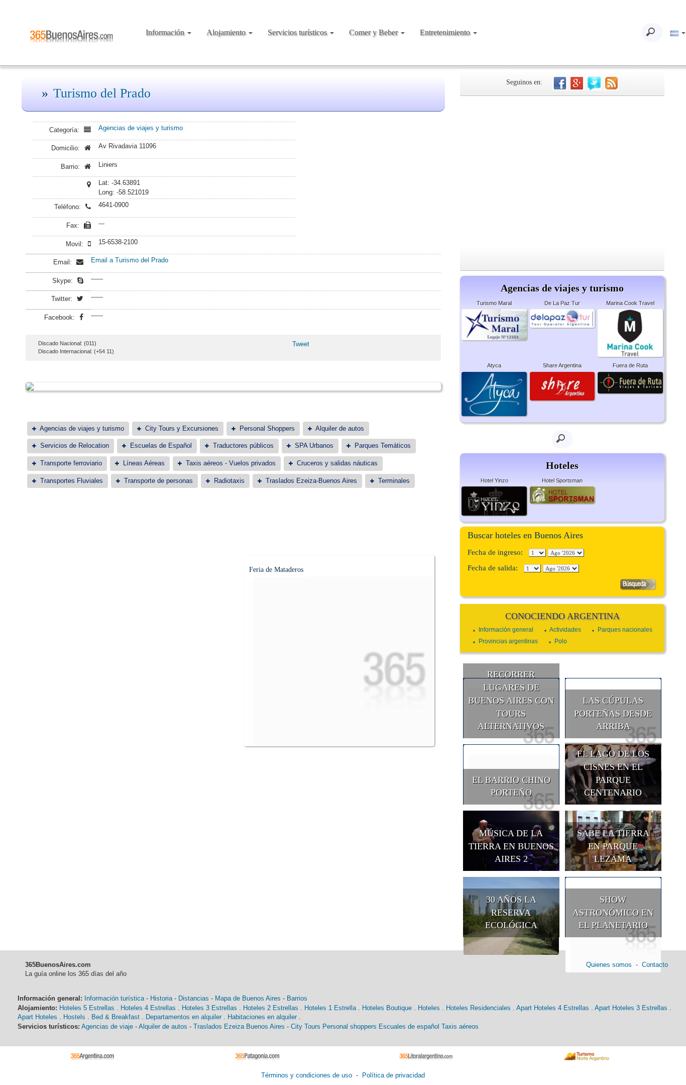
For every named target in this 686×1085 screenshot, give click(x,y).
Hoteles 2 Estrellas (270, 1008)
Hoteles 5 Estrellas (87, 1008)
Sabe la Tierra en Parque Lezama (613, 846)
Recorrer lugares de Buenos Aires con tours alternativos (511, 700)
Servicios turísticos (298, 32)
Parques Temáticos (383, 445)
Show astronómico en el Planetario (613, 912)
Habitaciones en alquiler (262, 1017)
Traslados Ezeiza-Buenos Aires (311, 480)
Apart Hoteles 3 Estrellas (631, 1008)
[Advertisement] (562, 171)
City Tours (305, 1026)
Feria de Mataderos (276, 569)
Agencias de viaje (107, 1026)
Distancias (193, 998)
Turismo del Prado (102, 93)
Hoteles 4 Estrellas (148, 1008)
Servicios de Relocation (74, 445)
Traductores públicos (243, 445)
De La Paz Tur (562, 303)
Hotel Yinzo (494, 480)
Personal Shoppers (267, 428)
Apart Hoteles (37, 1017)
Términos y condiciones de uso (306, 1075)
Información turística (114, 998)
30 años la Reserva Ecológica (511, 912)
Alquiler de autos (339, 428)
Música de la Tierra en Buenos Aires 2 (511, 846)
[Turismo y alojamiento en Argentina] (96, 1055)
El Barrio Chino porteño (511, 786)
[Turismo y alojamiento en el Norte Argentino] (589, 1055)
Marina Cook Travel (630, 303)
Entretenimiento (446, 32)
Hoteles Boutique (387, 1008)
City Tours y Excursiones (181, 428)
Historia (161, 998)
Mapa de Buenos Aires (248, 998)
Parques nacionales (625, 629)
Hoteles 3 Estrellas (209, 1008)
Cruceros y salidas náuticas (337, 463)
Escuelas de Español (161, 445)
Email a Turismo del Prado (129, 260)
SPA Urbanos (314, 445)
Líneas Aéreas (144, 463)
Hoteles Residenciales (478, 1008)
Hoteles (429, 1008)
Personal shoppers (349, 1026)
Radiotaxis (229, 480)
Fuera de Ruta (630, 365)
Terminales (394, 480)
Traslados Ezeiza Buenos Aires (239, 1026)
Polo (560, 641)
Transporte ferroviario (71, 463)
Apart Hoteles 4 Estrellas (552, 1008)
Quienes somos (609, 964)
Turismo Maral (494, 303)
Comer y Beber (374, 32)
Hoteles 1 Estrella (330, 1008)
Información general (506, 629)
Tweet (300, 344)
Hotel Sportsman (562, 480)
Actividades (565, 629)
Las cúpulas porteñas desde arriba (613, 713)
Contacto (655, 964)
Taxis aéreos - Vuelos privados (231, 463)
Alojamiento (227, 32)
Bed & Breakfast (115, 1017)
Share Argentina (562, 365)
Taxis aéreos (460, 1026)
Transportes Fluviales (71, 480)
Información (166, 32)
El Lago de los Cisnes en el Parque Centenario (613, 773)
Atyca (494, 365)
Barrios (297, 998)
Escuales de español (409, 1026)
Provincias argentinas (508, 641)
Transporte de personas (158, 480)
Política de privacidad (393, 1075)
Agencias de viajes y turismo (140, 128)
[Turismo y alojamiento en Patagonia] (261, 1055)
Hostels (74, 1017)
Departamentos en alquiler (183, 1017)
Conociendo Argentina (562, 616)
